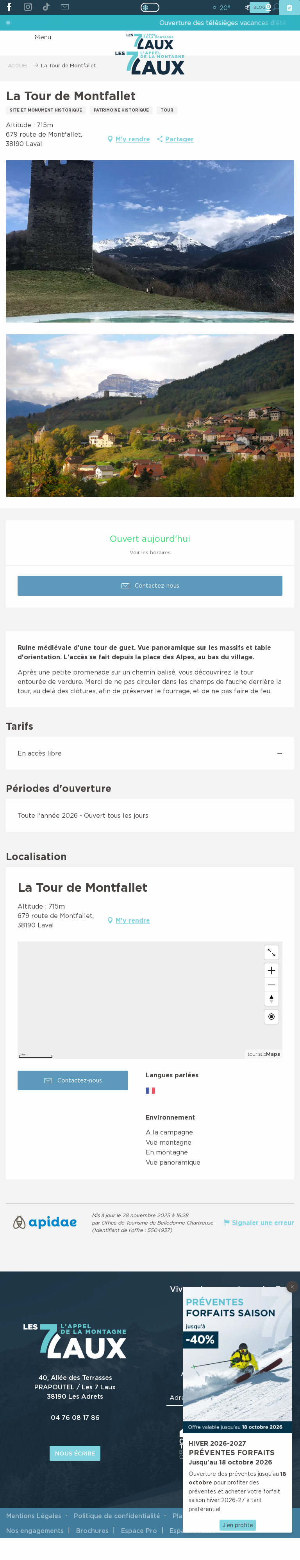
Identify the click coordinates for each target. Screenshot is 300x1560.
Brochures (92, 1530)
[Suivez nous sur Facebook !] (9, 7)
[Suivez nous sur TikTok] (46, 7)
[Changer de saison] (152, 7)
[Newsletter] (64, 7)
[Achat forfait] (289, 7)
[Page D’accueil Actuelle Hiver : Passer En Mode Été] (150, 7)
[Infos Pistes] (247, 7)
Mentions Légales (33, 1515)
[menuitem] (149, 63)
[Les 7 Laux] (75, 1356)
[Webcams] (268, 7)
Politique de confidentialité (117, 1515)
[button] (150, 241)
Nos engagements (35, 1530)
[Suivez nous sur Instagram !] (27, 7)
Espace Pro (139, 1530)
